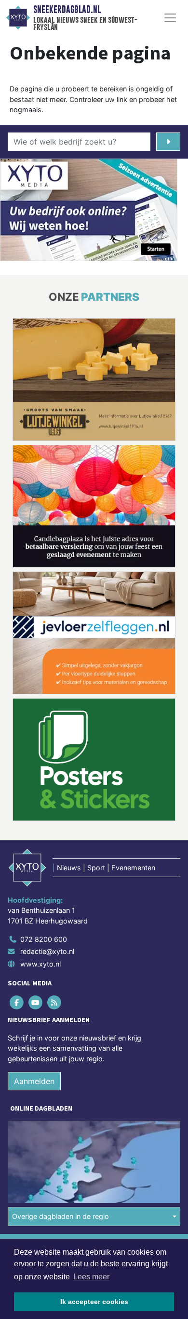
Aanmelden (34, 1081)
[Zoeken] (168, 141)
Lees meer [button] (91, 1277)
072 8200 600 (43, 939)
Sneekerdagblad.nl (67, 10)
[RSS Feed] (54, 1002)
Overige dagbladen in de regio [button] (60, 1216)
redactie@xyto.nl (47, 951)
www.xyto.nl (40, 964)
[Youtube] (36, 1002)
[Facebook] (17, 1002)
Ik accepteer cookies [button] (94, 1301)
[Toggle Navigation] (170, 18)
